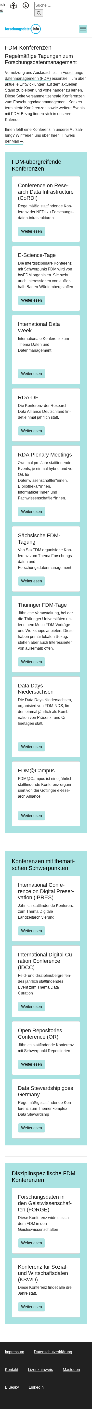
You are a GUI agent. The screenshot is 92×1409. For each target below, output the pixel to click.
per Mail (12, 141)
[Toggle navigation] (83, 29)
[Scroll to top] (81, 1398)
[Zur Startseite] (23, 29)
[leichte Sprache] (13, 5)
